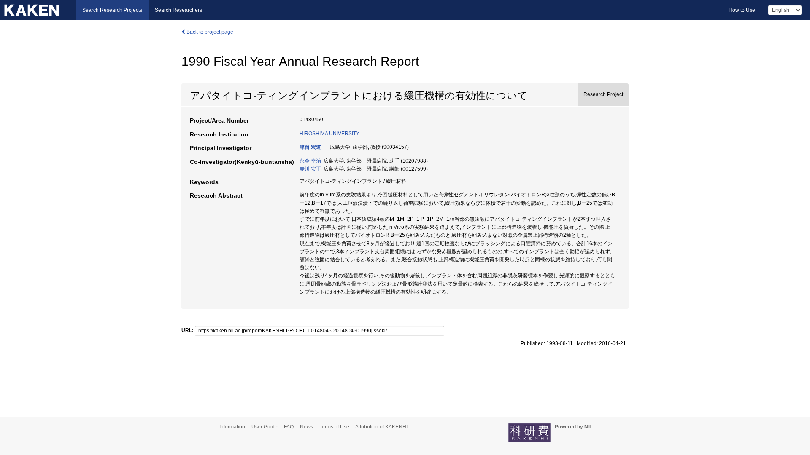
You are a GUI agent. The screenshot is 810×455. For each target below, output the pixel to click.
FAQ (289, 427)
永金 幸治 (310, 161)
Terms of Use (334, 427)
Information (232, 427)
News (306, 427)
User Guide (264, 427)
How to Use (742, 10)
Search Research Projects (112, 10)
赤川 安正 (310, 169)
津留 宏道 (310, 147)
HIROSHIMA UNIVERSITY (329, 133)
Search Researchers (178, 10)
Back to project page (209, 32)
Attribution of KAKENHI (381, 427)
